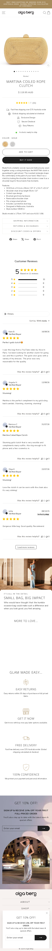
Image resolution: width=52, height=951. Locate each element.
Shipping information (26, 221)
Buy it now (26, 160)
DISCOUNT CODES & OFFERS (26, 231)
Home (25, 76)
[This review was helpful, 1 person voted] (42, 458)
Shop (25, 908)
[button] (5, 144)
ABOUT (25, 902)
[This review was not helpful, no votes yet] (47, 372)
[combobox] (39, 321)
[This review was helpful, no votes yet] (42, 372)
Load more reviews (26, 547)
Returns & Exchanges (26, 226)
